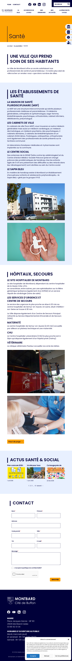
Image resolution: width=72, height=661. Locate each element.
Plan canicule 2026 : (15, 465)
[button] (68, 639)
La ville (9, 46)
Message (15, 551)
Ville (38, 531)
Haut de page (14, 441)
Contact (16, 5)
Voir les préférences (61, 656)
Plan (9, 5)
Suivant (39, 486)
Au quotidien (18, 46)
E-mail (39, 541)
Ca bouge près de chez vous (54, 466)
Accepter (33, 656)
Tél (13, 541)
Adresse (14, 521)
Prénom (40, 511)
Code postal (16, 531)
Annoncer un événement (17, 657)
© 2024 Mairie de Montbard (21, 652)
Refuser (46, 656)
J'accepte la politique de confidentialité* (28, 568)
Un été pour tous (33, 465)
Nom (13, 511)
